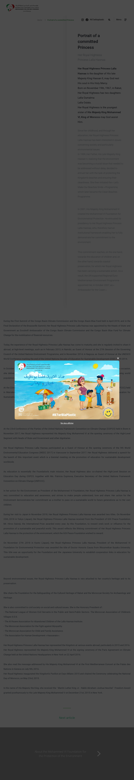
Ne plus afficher (67, 423)
